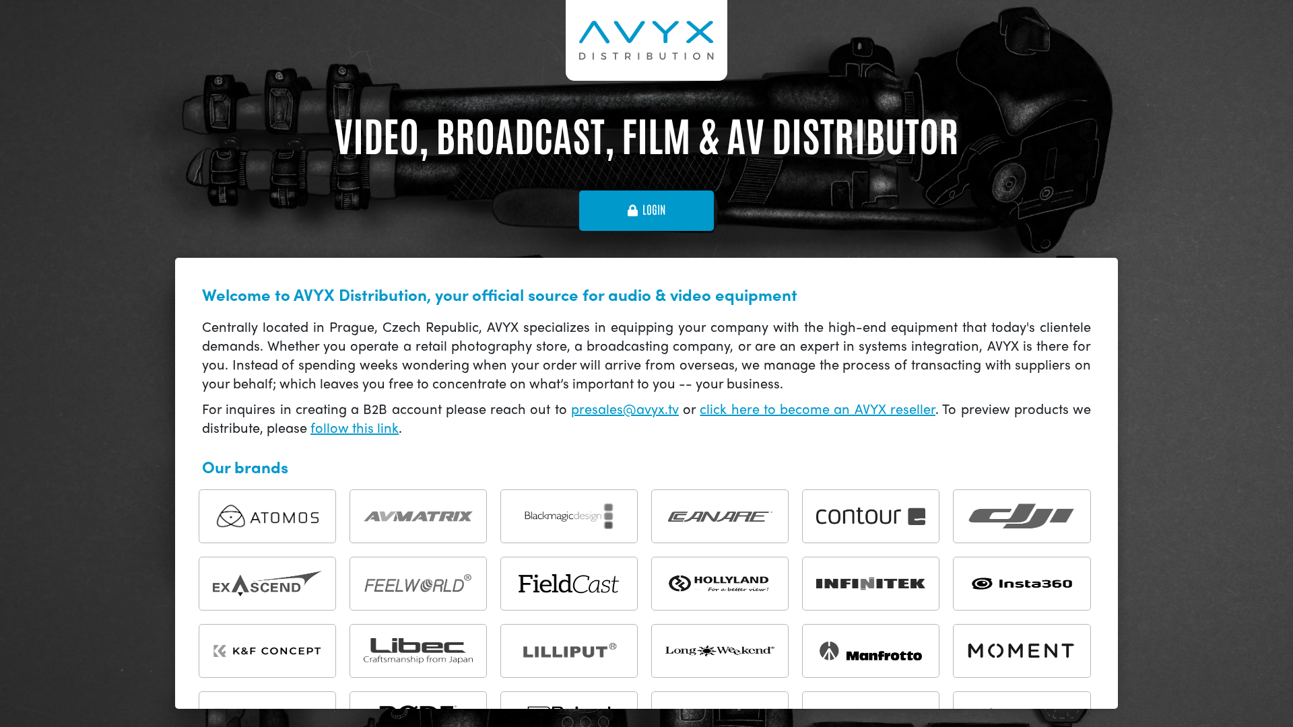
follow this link (354, 427)
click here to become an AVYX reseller (817, 408)
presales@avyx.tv (625, 408)
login (653, 210)
